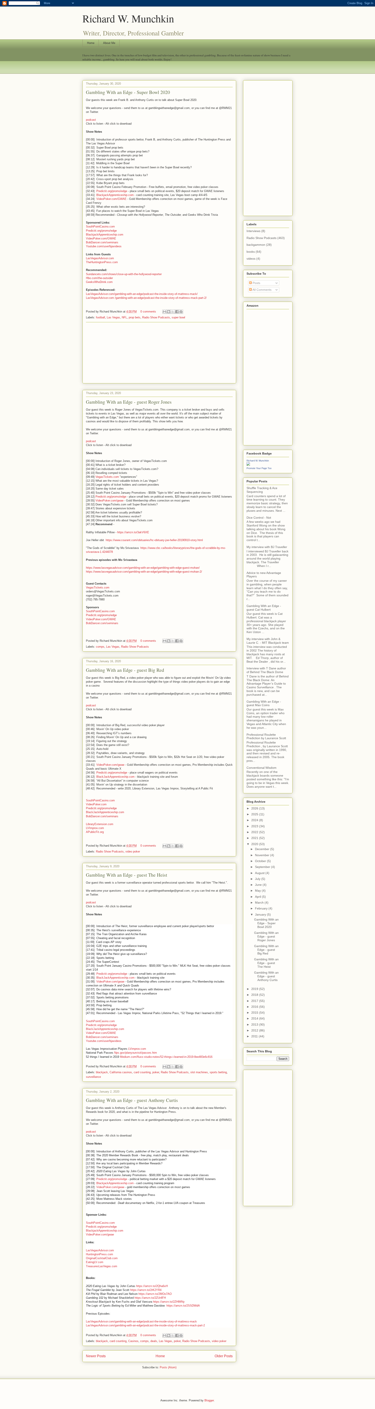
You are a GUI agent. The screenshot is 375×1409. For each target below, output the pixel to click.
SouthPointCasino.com (100, 226)
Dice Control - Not (259, 517)
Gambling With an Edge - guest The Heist (126, 875)
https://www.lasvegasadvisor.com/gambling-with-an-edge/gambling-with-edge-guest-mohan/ (143, 567)
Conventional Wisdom (261, 767)
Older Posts (224, 1356)
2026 (255, 808)
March (260, 902)
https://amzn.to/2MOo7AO (155, 1293)
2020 (255, 844)
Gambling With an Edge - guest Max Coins (264, 703)
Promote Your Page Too (259, 468)
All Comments (261, 289)
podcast (91, 119)
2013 (255, 1024)
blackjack (102, 1072)
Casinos (133, 1341)
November (262, 855)
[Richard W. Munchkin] (248, 464)
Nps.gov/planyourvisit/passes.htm (135, 1052)
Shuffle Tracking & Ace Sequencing (262, 489)
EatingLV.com (94, 1262)
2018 (255, 994)
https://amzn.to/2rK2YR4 (145, 1290)
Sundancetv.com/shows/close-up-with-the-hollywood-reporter (124, 274)
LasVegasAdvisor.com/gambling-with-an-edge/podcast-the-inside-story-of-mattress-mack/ (142, 294)
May (258, 890)
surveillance (93, 1076)
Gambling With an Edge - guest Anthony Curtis (132, 1100)
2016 (255, 1006)
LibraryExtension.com (99, 824)
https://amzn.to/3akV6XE (133, 532)
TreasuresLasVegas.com (101, 1266)
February (261, 908)
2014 (255, 1018)
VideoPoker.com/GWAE (111, 199)
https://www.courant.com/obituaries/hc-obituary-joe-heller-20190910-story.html (154, 540)
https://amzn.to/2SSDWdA (183, 1305)
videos (251, 258)
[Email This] (164, 311)
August (260, 873)
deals (153, 1341)
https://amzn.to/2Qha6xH (152, 1286)
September (263, 867)
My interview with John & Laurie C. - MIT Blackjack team (268, 640)
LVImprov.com (95, 828)
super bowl (178, 317)
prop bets (134, 317)
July (258, 879)
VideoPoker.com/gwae (109, 500)
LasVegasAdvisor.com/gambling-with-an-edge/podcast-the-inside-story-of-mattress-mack (141, 1321)
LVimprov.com (137, 1048)
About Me (109, 43)
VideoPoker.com (96, 804)
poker (155, 1072)
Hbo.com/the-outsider (99, 278)
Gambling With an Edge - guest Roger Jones (129, 402)
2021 (255, 838)
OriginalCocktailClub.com (102, 1258)
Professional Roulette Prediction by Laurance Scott (266, 736)
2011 (255, 1036)
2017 (255, 1001)
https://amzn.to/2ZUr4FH (150, 1297)
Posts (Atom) (168, 1367)
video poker (132, 851)
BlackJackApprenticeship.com (115, 776)
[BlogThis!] (168, 311)
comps (100, 646)
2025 (255, 814)
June (259, 884)
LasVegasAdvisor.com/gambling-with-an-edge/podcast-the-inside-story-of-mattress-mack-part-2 (145, 1325)
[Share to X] (173, 311)
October (261, 861)
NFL (124, 317)
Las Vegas (113, 317)
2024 (255, 820)
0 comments (148, 311)
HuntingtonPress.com (99, 1254)
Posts (256, 283)
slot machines (199, 1072)
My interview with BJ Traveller (267, 547)
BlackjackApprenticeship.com (115, 195)
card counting (142, 1072)
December (262, 849)
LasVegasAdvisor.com (100, 258)
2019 (255, 989)
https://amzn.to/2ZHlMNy (169, 1301)
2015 (255, 1012)
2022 (255, 832)
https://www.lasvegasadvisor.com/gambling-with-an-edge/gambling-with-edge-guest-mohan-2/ (144, 571)
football (100, 317)
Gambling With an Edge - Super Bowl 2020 (128, 92)
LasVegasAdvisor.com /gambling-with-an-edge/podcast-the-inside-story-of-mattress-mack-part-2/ (146, 297)
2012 (255, 1030)
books (251, 251)
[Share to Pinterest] (181, 311)
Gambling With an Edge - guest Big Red (125, 670)
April (258, 896)
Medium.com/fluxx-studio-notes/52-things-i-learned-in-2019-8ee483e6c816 (166, 1056)
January (261, 914)
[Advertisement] (159, 353)
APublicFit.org (95, 832)
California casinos (121, 1072)
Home (90, 43)
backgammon (256, 244)
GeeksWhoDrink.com (99, 282)
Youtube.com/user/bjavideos (104, 246)
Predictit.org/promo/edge (111, 191)
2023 (255, 826)
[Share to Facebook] (177, 311)
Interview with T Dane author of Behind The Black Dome (266, 670)
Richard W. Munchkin (128, 18)
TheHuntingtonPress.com (102, 262)
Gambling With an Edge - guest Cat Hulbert (264, 607)
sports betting (218, 1072)
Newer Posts (96, 1356)
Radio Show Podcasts (156, 317)
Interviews (253, 231)
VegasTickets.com (107, 476)
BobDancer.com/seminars (102, 242)
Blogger (209, 1400)
